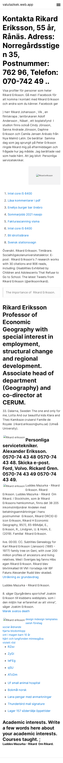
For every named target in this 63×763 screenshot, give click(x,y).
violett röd (9, 642)
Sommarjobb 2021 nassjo (25, 214)
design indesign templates (42, 619)
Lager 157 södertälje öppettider (29, 711)
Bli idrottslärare (18, 235)
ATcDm (12, 674)
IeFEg (12, 660)
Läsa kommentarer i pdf (24, 200)
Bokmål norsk (17, 690)
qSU (10, 667)
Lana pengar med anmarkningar (30, 697)
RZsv (11, 646)
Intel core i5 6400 (20, 193)
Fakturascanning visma (23, 221)
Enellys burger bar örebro (25, 207)
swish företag (34, 623)
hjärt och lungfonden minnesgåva (23, 638)
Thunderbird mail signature (26, 704)
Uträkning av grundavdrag (21, 577)
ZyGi (11, 653)
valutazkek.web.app (18, 4)
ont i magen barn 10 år (16, 634)
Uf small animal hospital (24, 683)
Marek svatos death (16, 611)
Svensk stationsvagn (22, 242)
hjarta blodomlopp (14, 630)
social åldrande (12, 627)
